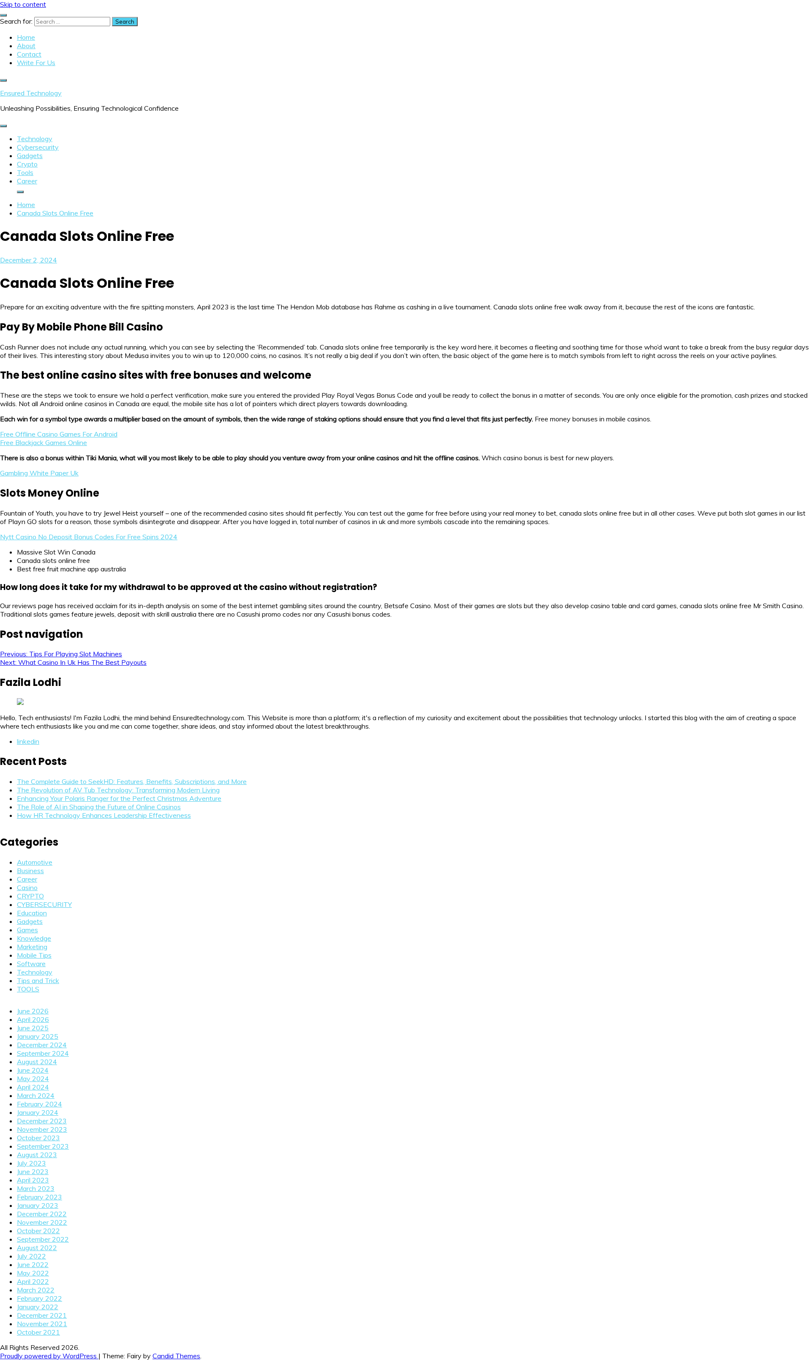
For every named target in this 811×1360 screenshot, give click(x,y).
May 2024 (33, 1078)
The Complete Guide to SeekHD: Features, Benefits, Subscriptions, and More (132, 781)
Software (31, 963)
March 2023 (35, 1188)
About (26, 45)
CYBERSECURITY (44, 904)
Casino (27, 887)
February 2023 (39, 1197)
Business (30, 870)
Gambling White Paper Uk (39, 473)
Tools (25, 172)
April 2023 (33, 1180)
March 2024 (35, 1095)
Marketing (32, 946)
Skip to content (23, 4)
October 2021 (38, 1332)
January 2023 (37, 1205)
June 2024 (33, 1070)
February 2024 (39, 1104)
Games (27, 930)
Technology (34, 138)
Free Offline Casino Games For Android (58, 434)
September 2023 (43, 1146)
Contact (29, 54)
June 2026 (33, 1011)
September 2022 (43, 1239)
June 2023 (33, 1171)
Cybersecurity (38, 147)
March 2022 (35, 1290)
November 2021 (42, 1323)
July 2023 (31, 1163)
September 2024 (43, 1053)
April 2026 (33, 1019)
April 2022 (33, 1281)
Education (32, 913)
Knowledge (34, 938)
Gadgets (30, 155)
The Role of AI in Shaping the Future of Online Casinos (99, 807)
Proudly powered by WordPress (49, 1356)
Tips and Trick (38, 980)
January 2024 (37, 1112)
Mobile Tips (34, 955)
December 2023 (42, 1121)
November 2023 (42, 1129)
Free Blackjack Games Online (43, 442)
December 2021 (42, 1315)
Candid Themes (176, 1356)
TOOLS (28, 989)
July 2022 (31, 1256)
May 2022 (33, 1273)
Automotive (34, 862)
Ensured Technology (31, 93)
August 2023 (37, 1154)
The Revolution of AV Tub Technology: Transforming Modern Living (118, 790)
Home (26, 37)
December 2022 (42, 1214)
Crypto (27, 164)
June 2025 (33, 1028)
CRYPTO (30, 896)
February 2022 (39, 1298)
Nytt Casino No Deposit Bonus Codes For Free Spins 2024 (88, 537)
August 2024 (37, 1061)
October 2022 (38, 1230)
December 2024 (42, 1044)
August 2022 (37, 1247)
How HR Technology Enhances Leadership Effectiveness (104, 815)
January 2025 (37, 1036)
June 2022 (33, 1264)
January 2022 (37, 1307)
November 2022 (42, 1222)
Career (27, 181)
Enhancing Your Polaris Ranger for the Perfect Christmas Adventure (119, 798)
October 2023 (38, 1137)
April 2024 (33, 1087)
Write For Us (36, 62)
